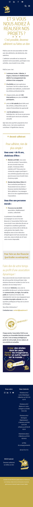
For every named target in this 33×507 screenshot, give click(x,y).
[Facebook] (10, 392)
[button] (5, 358)
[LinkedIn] (7, 392)
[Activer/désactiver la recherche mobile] (25, 6)
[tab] (16, 136)
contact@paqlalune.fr (20, 310)
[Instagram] (5, 392)
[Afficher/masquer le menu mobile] (29, 6)
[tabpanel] (16, 195)
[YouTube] (13, 392)
